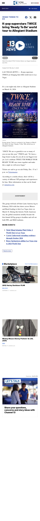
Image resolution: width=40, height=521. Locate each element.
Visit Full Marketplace (31, 264)
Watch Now (34, 3)
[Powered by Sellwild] (35, 376)
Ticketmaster (12, 172)
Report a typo (7, 251)
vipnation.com (9, 185)
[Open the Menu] (3, 2)
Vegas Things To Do (10, 18)
